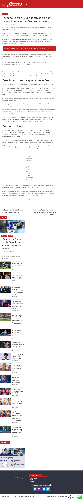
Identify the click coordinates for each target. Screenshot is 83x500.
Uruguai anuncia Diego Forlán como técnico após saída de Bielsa (18, 333)
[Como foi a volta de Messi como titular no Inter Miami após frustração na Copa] (5, 346)
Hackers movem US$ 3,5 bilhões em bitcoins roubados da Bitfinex (13, 211)
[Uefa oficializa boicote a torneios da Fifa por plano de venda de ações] (5, 381)
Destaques (4, 235)
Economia (5, 14)
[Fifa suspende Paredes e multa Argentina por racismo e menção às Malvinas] (12, 226)
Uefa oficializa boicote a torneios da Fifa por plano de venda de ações (17, 380)
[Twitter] (48, 489)
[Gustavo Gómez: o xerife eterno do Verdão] (5, 266)
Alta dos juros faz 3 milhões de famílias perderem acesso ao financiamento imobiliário (44, 212)
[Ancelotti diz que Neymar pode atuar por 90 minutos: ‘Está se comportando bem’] (5, 432)
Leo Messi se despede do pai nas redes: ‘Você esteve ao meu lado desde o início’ (17, 277)
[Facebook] (35, 489)
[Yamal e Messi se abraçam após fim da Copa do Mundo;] (5, 392)
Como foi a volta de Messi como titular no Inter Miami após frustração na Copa (18, 345)
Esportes (11, 235)
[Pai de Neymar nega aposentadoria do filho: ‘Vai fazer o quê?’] (5, 369)
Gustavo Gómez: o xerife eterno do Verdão (17, 265)
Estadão (32, 481)
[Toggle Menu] (3, 5)
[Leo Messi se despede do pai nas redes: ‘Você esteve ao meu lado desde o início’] (5, 278)
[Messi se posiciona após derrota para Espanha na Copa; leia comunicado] (5, 403)
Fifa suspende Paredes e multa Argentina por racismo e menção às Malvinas (11, 243)
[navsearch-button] (25, 4)
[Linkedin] (44, 489)
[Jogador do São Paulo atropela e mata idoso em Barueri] (5, 357)
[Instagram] (39, 489)
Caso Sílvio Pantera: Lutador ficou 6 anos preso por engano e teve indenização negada (17, 305)
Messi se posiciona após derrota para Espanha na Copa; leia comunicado (17, 402)
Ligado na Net (33, 478)
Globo (31, 479)
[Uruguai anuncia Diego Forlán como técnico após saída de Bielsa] (5, 334)
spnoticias (13, 24)
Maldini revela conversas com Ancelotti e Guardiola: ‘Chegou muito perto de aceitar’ (18, 291)
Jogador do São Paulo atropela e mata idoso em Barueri (17, 356)
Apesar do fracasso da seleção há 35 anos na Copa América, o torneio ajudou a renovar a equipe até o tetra (17, 319)
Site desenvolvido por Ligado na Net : (57, 496)
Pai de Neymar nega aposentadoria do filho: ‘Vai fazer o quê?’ (17, 367)
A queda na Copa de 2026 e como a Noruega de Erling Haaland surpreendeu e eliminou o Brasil (17, 416)
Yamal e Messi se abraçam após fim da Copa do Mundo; (17, 391)
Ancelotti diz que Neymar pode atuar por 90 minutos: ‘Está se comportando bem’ (17, 431)
